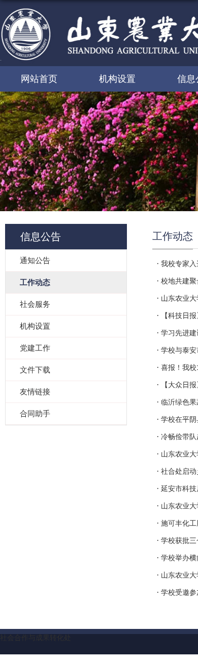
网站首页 (39, 79)
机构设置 (117, 79)
